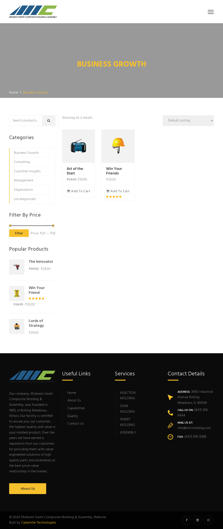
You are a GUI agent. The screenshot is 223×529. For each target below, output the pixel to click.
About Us (28, 489)
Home (71, 393)
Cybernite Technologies (38, 523)
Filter (19, 233)
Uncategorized (24, 199)
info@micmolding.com (194, 428)
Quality (72, 416)
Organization (23, 190)
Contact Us (75, 424)
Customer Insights (27, 171)
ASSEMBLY (128, 432)
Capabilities (76, 408)
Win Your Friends (114, 171)
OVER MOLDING (127, 409)
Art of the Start (75, 171)
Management (24, 180)
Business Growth (26, 153)
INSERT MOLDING (127, 422)
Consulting (22, 162)
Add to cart (80, 191)
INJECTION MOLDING (128, 395)
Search (64, 121)
